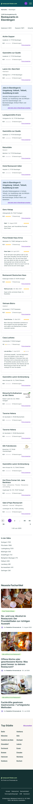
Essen (19, 748)
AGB (20, 794)
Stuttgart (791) (6, 542)
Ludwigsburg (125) (7, 548)
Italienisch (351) (6, 28)
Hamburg (20, 731)
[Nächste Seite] (30, 524)
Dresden (19, 752)
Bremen (3, 752)
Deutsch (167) (19, 28)
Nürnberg (20, 757)
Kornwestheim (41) (7, 567)
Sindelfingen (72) (6, 555)
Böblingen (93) (6, 551)
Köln (18, 736)
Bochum (19, 761)
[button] (25, 3)
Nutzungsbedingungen (11, 794)
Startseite (4, 9)
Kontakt (8, 791)
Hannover (4, 757)
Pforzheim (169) (6, 545)
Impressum (26, 794)
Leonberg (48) (6, 564)
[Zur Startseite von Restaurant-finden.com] (9, 3)
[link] (16, 41)
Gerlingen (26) (6, 570)
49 (29, 521)
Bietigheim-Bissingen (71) (9, 558)
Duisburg (4, 761)
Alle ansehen (27, 725)
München (4, 736)
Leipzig (19, 744)
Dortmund (4, 748)
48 (25, 521)
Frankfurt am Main (7, 740)
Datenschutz (15, 791)
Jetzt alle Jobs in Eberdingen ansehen (19, 108)
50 (3, 524)
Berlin (3, 731)
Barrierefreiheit (24, 791)
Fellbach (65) (5, 561)
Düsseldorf (5, 744)
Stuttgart (20, 740)
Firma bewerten (25, 45)
